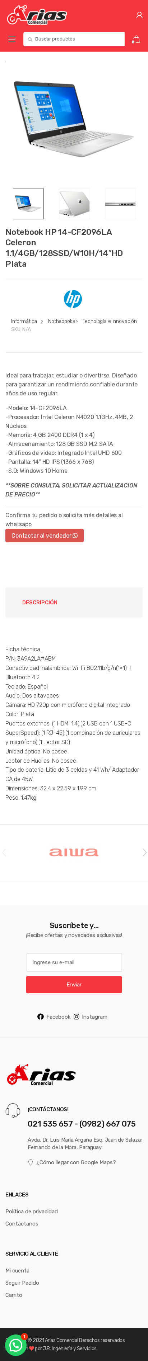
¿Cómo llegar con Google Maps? (76, 1162)
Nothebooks (61, 321)
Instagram (94, 1016)
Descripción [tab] (39, 602)
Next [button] (144, 852)
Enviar (74, 984)
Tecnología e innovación (110, 321)
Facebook (58, 1016)
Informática (24, 321)
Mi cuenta (17, 1270)
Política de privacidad (31, 1211)
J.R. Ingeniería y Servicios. (70, 1348)
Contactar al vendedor (42, 535)
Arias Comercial (61, 1340)
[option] (74, 120)
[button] (16, 1345)
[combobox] (74, 39)
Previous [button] (3, 852)
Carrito (13, 1295)
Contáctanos (21, 1223)
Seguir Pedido (22, 1282)
